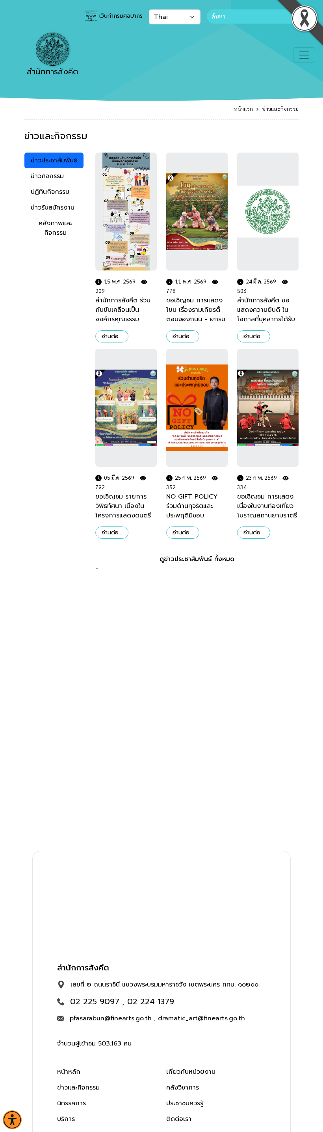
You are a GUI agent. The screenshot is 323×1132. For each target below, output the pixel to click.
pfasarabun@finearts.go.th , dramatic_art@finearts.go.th (157, 1018)
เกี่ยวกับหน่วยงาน (190, 1072)
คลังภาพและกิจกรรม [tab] (55, 228)
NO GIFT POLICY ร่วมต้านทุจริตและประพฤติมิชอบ (191, 506)
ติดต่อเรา (178, 1119)
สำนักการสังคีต (52, 71)
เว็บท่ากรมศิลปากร (120, 16)
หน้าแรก (243, 108)
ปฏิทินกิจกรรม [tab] (50, 192)
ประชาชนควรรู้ (184, 1103)
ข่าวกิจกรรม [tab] (47, 176)
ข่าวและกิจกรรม (280, 108)
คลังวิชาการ (182, 1087)
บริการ (66, 1119)
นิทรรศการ (71, 1103)
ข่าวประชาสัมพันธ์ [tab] (54, 160)
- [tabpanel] (197, 425)
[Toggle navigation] (304, 55)
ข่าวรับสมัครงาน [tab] (52, 207)
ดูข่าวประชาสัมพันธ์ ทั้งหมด (197, 559)
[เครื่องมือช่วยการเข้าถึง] (12, 1119)
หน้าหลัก (68, 1072)
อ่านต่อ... (112, 336)
